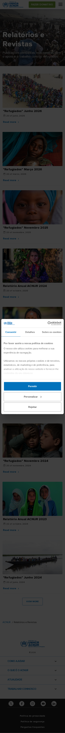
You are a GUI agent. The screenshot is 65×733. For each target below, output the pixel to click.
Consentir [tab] (10, 332)
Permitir (32, 386)
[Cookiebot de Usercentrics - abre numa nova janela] (47, 323)
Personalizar (31, 396)
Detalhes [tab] (30, 332)
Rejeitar (32, 407)
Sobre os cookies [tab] (51, 332)
